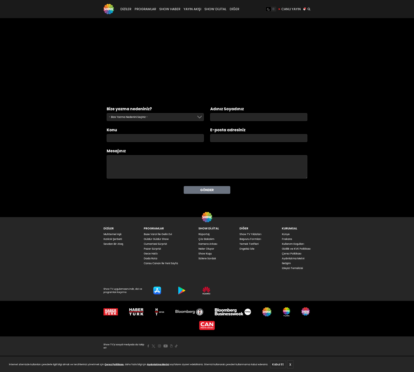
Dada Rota (150, 258)
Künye (286, 234)
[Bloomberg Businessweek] (233, 311)
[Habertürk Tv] (136, 311)
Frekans (287, 239)
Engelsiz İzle (247, 249)
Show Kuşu (205, 253)
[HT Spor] (159, 311)
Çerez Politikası (114, 364)
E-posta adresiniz (227, 130)
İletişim (286, 263)
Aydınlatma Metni (158, 364)
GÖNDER (207, 190)
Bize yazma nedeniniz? (129, 109)
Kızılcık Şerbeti (113, 239)
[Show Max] (305, 311)
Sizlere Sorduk (207, 258)
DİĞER (234, 9)
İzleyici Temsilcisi (292, 268)
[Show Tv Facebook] (148, 346)
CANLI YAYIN (291, 9)
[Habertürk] (111, 311)
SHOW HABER (169, 9)
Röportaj (203, 234)
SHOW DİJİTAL (215, 9)
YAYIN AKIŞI (192, 9)
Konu (112, 130)
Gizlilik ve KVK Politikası (296, 249)
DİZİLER (125, 9)
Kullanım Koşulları (293, 244)
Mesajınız (116, 151)
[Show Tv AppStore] (157, 290)
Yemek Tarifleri (249, 244)
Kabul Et (278, 364)
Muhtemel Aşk (113, 234)
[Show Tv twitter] (153, 346)
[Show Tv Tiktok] (176, 346)
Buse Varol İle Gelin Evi (158, 234)
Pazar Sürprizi (152, 249)
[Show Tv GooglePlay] (181, 290)
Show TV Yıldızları (250, 234)
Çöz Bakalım (206, 239)
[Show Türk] (286, 311)
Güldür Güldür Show (156, 239)
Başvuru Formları (250, 239)
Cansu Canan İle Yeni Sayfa (161, 263)
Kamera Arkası (207, 244)
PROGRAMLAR (145, 9)
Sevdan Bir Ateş (113, 244)
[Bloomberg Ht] (189, 311)
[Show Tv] (109, 9)
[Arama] (308, 9)
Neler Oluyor (206, 249)
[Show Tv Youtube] (165, 346)
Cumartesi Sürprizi (155, 244)
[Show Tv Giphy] (171, 346)
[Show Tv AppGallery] (206, 290)
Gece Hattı (151, 253)
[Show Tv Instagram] (159, 346)
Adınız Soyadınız (227, 109)
